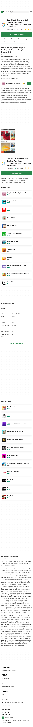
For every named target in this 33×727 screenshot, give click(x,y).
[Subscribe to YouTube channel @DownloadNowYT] (9, 713)
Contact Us (4, 683)
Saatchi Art (5, 559)
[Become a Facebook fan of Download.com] (3, 713)
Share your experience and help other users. (13, 43)
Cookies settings (6, 705)
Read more (14, 56)
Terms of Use (5, 697)
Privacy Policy (5, 694)
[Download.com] (5, 12)
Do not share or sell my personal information (12, 702)
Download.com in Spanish (8, 686)
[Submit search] (11, 12)
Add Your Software (6, 681)
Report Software (18, 343)
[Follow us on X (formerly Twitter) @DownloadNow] (6, 713)
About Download (6, 678)
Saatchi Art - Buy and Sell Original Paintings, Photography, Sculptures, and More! (19, 23)
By (10, 29)
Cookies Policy (5, 699)
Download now (18, 34)
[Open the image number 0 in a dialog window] (8, 141)
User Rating (20, 29)
